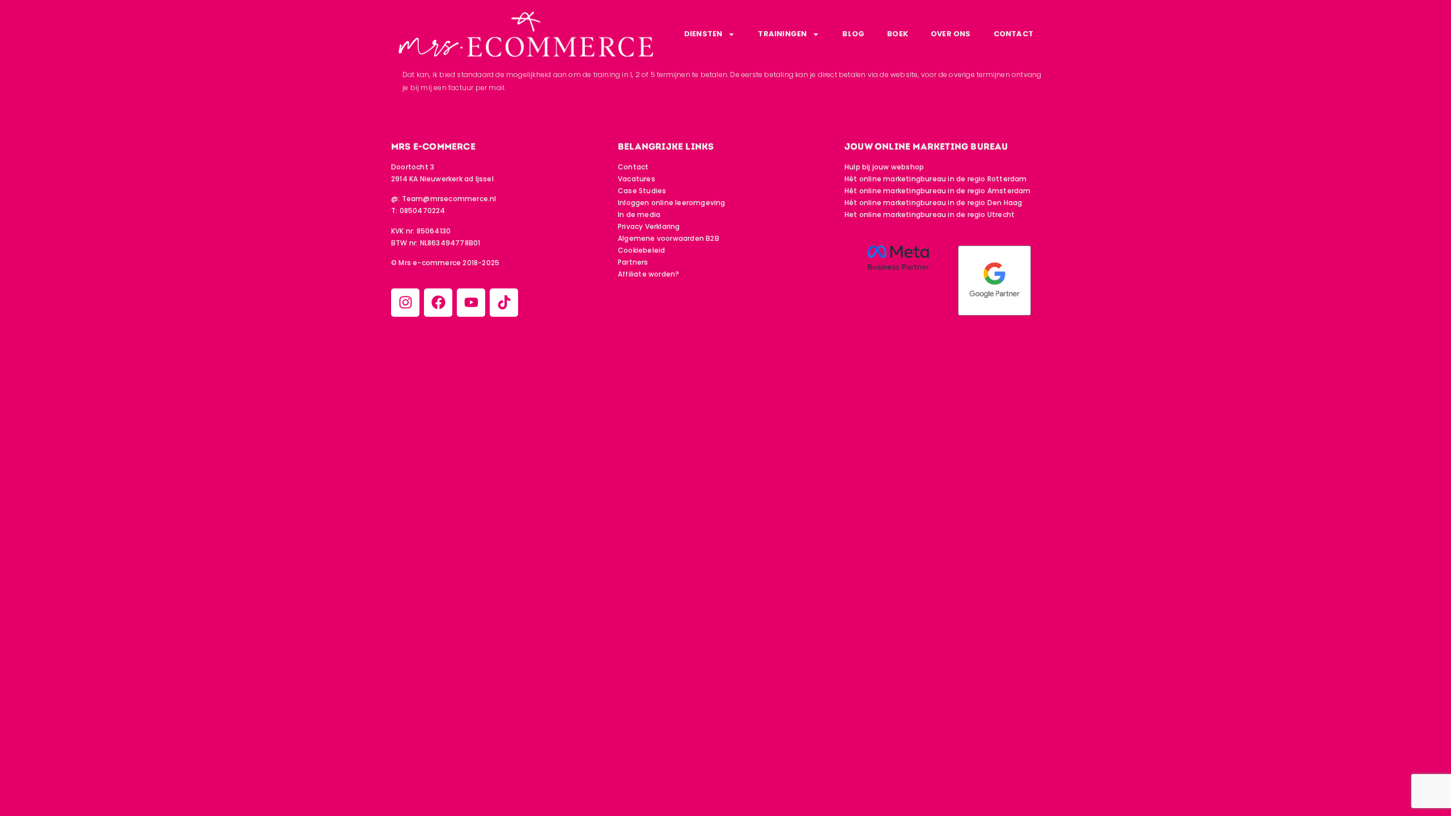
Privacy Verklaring (649, 226)
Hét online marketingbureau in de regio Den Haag (933, 202)
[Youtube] (471, 302)
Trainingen (782, 33)
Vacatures (636, 179)
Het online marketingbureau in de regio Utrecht (930, 214)
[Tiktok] (504, 302)
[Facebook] (438, 302)
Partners (633, 262)
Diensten (703, 33)
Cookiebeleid (641, 250)
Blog (853, 33)
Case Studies (642, 191)
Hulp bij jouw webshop (884, 167)
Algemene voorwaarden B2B (668, 238)
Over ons (951, 33)
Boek (897, 33)
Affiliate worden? (648, 274)
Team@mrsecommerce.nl (449, 198)
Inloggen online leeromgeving (672, 202)
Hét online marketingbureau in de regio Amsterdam (938, 191)
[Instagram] (405, 302)
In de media (639, 214)
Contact (1013, 33)
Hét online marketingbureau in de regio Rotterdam (936, 179)
